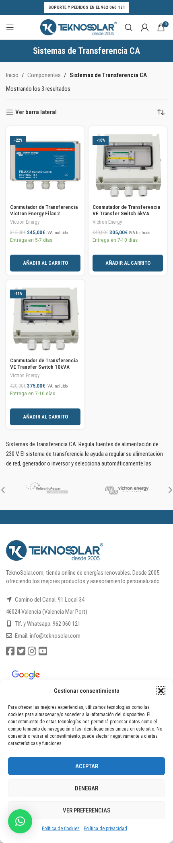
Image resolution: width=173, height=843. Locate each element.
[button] (161, 691)
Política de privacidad (105, 828)
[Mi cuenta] (145, 27)
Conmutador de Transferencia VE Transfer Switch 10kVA (44, 363)
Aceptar (86, 766)
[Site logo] (78, 27)
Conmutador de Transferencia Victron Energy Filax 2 (44, 210)
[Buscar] (129, 27)
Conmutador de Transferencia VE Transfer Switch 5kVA (126, 210)
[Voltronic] (46, 490)
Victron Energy (24, 222)
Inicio (12, 75)
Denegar (86, 788)
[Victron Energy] (126, 490)
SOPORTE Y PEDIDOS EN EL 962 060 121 (86, 7)
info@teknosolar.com (55, 635)
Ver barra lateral (36, 112)
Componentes (44, 75)
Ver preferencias (86, 810)
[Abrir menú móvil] (10, 27)
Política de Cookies (61, 828)
